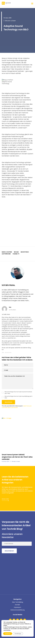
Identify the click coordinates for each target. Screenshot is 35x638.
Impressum (17, 607)
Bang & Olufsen (7, 252)
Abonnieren (9, 551)
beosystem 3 (25, 252)
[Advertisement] (17, 219)
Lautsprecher (6, 254)
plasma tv (16, 254)
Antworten (8, 352)
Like (3, 352)
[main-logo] (6, 3)
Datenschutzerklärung (17, 610)
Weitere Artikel (5, 499)
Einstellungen (18, 633)
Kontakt (17, 605)
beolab (16, 252)
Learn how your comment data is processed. (17, 406)
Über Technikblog (17, 602)
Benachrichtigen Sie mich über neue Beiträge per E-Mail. (19, 397)
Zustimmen (7, 633)
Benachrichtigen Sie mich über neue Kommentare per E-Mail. (18, 392)
